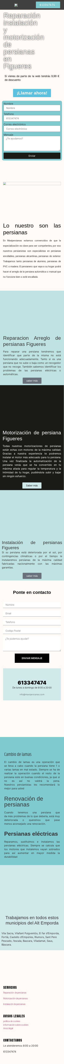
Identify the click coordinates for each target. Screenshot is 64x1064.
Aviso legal (8, 1028)
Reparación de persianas (14, 992)
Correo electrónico (15, 124)
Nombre (8, 103)
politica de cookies (11, 1021)
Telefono (9, 114)
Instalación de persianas (14, 1004)
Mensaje (8, 134)
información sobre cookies (15, 1025)
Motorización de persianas (15, 998)
